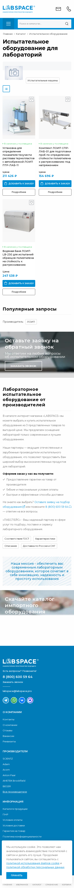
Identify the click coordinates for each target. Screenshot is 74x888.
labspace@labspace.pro (17, 691)
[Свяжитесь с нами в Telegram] (6, 700)
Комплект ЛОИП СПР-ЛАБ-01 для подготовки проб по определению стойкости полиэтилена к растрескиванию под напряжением (55, 156)
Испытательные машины (43, 80)
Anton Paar (9, 775)
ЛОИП (31, 321)
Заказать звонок (23, 366)
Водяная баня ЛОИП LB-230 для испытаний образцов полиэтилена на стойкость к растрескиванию (18, 257)
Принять (16, 875)
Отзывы (7, 730)
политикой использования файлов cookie (32, 863)
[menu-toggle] (8, 23)
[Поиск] (66, 23)
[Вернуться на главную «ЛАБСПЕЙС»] (37, 662)
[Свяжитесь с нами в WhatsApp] (14, 700)
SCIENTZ (8, 758)
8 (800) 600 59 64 (57, 506)
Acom (6, 769)
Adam (6, 764)
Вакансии (8, 736)
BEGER (7, 786)
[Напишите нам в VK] (22, 700)
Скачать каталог (23, 634)
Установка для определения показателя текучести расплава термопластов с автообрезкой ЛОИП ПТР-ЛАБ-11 (18, 156)
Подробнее (19, 192)
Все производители (15, 791)
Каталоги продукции (15, 808)
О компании (10, 725)
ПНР (5, 814)
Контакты (8, 719)
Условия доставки (14, 825)
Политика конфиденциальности (22, 836)
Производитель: (13, 321)
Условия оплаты (12, 819)
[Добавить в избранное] (31, 100)
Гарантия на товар (14, 830)
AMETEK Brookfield (14, 780)
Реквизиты (9, 741)
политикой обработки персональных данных (35, 867)
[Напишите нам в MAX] (30, 700)
